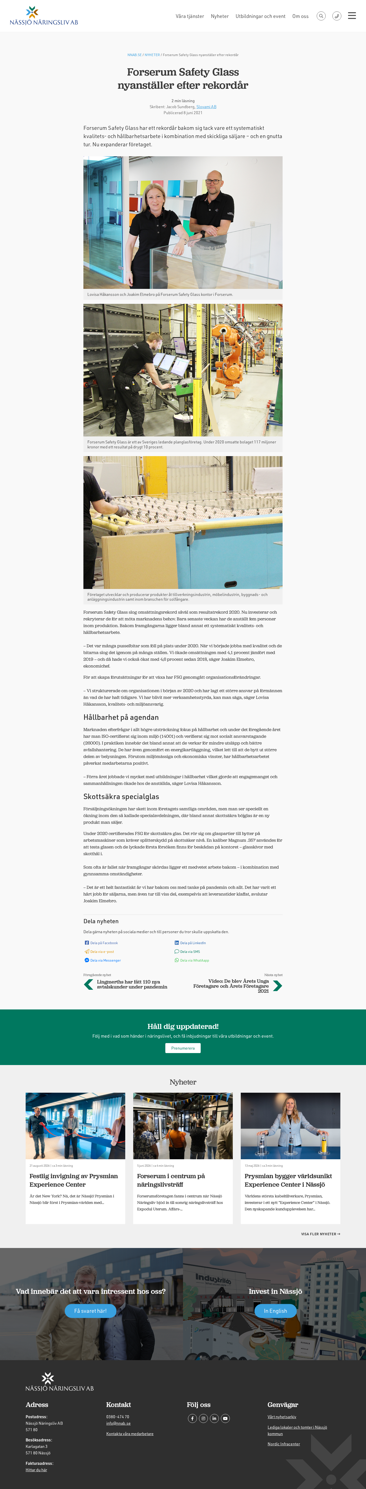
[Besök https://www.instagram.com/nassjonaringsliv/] (203, 1418)
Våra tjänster (190, 16)
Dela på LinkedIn (193, 942)
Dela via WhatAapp (194, 960)
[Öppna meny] (352, 16)
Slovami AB (206, 106)
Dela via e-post (102, 951)
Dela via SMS (190, 951)
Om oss (300, 16)
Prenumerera (183, 1048)
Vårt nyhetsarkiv (282, 1416)
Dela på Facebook (104, 942)
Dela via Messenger (105, 960)
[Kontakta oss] (336, 15)
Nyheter (220, 16)
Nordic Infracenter (284, 1443)
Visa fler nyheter (319, 1234)
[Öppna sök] (321, 15)
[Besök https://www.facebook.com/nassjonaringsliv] (192, 1418)
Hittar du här (36, 1469)
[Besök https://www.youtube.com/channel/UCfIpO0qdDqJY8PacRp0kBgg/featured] (225, 1418)
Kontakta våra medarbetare (130, 1433)
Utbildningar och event (261, 16)
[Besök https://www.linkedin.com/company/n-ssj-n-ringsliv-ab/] (214, 1418)
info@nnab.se (118, 1423)
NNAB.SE (134, 54)
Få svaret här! (90, 1310)
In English (275, 1310)
